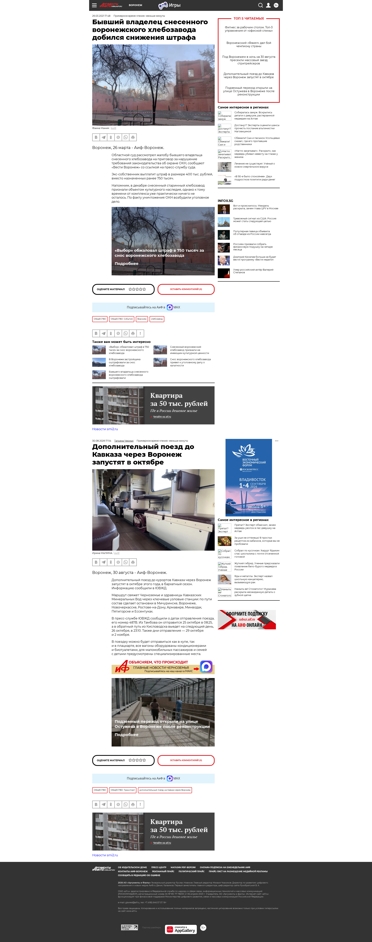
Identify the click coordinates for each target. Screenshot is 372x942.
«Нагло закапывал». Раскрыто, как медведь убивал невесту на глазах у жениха (256, 153)
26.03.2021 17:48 (101, 15)
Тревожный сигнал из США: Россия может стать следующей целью (254, 220)
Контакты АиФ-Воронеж (133, 871)
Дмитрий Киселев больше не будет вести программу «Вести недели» (254, 258)
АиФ (113, 128)
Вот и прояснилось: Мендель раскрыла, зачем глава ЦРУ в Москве (255, 207)
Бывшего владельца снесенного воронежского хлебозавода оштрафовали (128, 374)
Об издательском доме (132, 867)
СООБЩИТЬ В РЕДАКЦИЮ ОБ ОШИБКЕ (139, 875)
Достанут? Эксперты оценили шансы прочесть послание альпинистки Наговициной (256, 128)
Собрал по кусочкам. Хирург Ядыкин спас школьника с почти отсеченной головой (256, 553)
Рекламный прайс (163, 871)
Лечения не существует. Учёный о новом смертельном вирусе (254, 165)
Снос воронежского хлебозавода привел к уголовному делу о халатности (190, 362)
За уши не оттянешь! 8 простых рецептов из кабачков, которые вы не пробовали (257, 540)
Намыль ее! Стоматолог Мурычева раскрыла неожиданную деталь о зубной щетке (255, 592)
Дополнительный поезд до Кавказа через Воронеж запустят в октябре (249, 75)
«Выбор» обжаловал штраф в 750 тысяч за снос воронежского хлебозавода (159, 253)
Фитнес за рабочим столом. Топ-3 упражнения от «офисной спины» (249, 29)
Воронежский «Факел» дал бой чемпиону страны (248, 44)
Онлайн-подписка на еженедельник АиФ (225, 867)
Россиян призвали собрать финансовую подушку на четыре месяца (253, 247)
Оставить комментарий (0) (186, 289)
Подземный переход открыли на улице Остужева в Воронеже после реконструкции (249, 91)
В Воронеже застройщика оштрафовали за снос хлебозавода (124, 362)
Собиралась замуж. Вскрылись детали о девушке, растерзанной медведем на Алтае (254, 115)
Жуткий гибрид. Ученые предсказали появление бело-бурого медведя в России (257, 566)
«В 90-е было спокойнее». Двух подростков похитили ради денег (254, 178)
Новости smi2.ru (105, 429)
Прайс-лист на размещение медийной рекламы (238, 871)
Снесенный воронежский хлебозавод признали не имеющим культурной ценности (189, 350)
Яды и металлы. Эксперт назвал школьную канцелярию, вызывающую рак (253, 579)
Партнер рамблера (151, 927)
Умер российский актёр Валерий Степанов (253, 271)
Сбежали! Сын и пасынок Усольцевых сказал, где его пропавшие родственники (257, 141)
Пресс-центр (158, 867)
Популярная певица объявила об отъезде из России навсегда (252, 232)
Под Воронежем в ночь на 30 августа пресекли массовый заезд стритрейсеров (248, 60)
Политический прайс (191, 871)
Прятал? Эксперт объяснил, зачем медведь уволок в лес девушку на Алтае (255, 528)
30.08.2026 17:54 (101, 440)
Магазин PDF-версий (183, 867)
